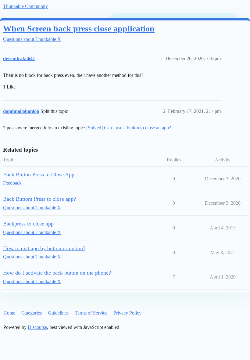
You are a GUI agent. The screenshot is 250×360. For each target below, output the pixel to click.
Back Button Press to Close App (38, 174)
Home (9, 312)
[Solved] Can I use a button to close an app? (128, 127)
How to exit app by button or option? (44, 248)
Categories (31, 312)
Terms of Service (91, 312)
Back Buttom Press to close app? (39, 199)
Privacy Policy (127, 312)
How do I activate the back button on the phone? (57, 273)
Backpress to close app (28, 224)
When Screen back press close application (79, 28)
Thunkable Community (25, 6)
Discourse (37, 327)
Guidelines (58, 312)
